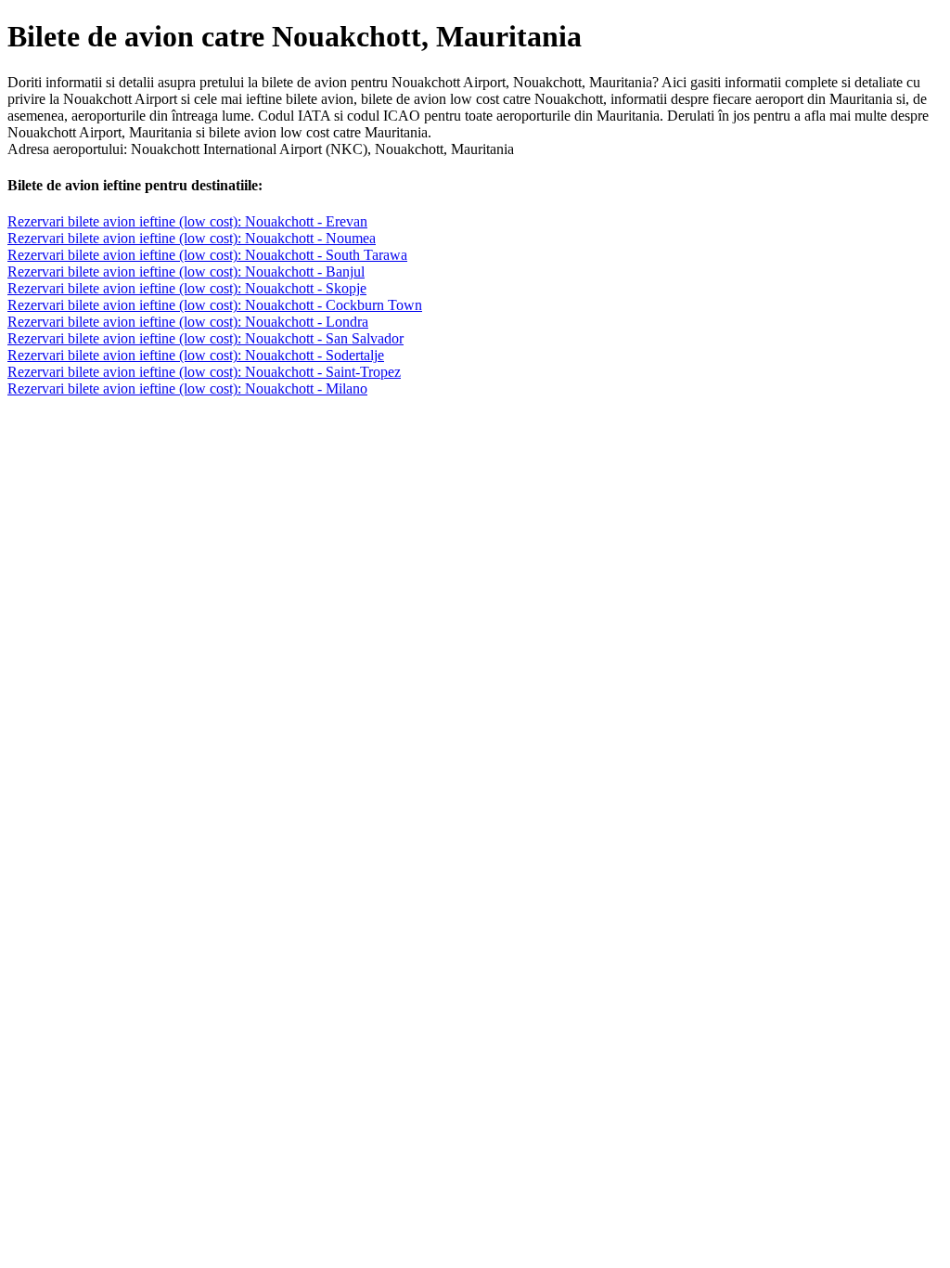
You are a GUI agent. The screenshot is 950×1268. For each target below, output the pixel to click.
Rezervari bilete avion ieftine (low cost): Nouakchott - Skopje (186, 288)
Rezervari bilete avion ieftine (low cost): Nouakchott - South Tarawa (207, 255)
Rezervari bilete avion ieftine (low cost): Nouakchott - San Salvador (205, 338)
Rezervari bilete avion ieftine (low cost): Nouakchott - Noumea (191, 238)
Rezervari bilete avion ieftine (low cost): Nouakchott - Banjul (186, 271)
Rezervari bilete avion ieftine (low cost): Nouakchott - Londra (187, 322)
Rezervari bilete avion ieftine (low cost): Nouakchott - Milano (187, 388)
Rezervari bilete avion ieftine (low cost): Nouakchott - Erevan (187, 221)
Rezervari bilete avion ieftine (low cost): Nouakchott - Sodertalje (195, 355)
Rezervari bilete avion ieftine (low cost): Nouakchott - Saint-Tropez (204, 372)
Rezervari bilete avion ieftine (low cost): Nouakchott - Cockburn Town (214, 305)
